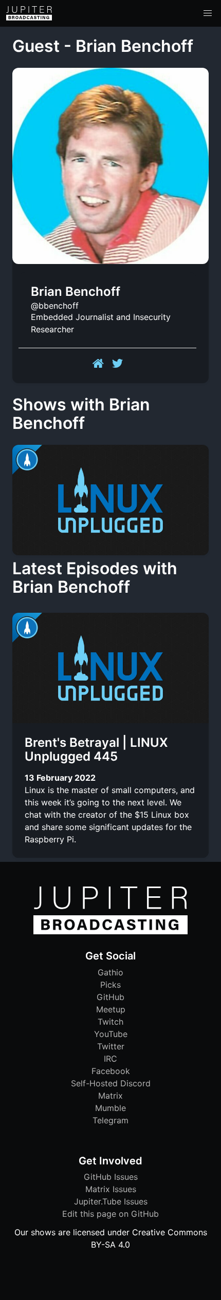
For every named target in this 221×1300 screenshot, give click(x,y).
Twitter (110, 1046)
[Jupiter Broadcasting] (110, 932)
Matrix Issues (110, 1189)
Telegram (110, 1120)
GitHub (110, 997)
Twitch (110, 1021)
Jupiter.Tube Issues (111, 1201)
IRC (110, 1058)
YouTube (110, 1034)
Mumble (110, 1108)
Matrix (110, 1095)
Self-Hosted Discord (111, 1083)
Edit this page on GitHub (110, 1214)
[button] (207, 13)
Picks (110, 984)
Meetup (110, 1009)
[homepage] (29, 13)
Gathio (110, 972)
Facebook (110, 1071)
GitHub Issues (111, 1177)
